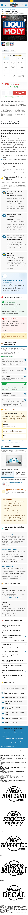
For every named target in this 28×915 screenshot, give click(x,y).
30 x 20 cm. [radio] (6, 67)
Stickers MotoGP (11, 9)
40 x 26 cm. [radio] (21, 67)
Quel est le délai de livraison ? (10, 651)
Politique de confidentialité (17, 738)
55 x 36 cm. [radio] (21, 71)
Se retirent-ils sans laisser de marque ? (12, 671)
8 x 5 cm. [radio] (5, 58)
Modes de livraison (4, 767)
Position (3, 48)
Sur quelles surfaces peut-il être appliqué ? (11, 626)
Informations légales (5, 775)
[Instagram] (1, 911)
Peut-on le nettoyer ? (8, 644)
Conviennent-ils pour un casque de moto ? (12, 676)
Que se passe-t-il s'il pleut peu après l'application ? (12, 660)
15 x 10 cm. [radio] (6, 63)
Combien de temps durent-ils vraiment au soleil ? (13, 655)
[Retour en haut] (1, 914)
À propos (2, 770)
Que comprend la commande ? (10, 648)
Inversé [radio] (12, 50)
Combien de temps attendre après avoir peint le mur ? (11, 636)
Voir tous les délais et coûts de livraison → (13, 597)
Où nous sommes (4, 772)
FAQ (25, 767)
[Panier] (25, 4)
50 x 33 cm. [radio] (13, 71)
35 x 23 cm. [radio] (13, 67)
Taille (13, 55)
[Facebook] (3, 911)
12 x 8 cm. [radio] (21, 58)
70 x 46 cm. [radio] (13, 76)
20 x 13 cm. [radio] (13, 63)
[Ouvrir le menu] (3, 5)
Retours (22, 767)
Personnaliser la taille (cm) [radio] (21, 76)
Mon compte (19, 780)
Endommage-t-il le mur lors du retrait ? (13, 640)
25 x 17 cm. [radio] (21, 62)
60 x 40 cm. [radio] (6, 76)
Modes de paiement (15, 767)
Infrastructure (20, 771)
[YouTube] (6, 911)
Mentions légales (4, 777)
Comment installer (4, 768)
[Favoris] (19, 4)
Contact (2, 779)
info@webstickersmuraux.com (7, 780)
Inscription (14, 742)
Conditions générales (5, 776)
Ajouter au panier (20, 93)
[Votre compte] (22, 4)
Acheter (2, 766)
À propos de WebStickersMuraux (8, 771)
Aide (23, 780)
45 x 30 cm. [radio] (6, 71)
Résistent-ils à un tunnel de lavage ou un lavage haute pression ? (12, 666)
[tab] (3, 44)
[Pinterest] (5, 911)
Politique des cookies (14, 777)
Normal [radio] (5, 50)
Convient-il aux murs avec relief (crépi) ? (11, 631)
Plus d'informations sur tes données (7, 746)
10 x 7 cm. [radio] (13, 58)
